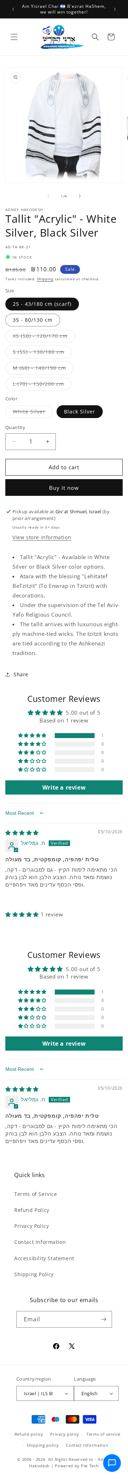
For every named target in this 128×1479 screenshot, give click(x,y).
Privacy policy (64, 1434)
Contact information (87, 1445)
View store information (41, 537)
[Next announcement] (115, 9)
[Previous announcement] (13, 9)
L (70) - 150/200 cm (42, 385)
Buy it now (64, 487)
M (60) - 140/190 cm (43, 369)
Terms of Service (35, 1194)
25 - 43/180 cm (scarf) (42, 303)
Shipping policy (43, 1445)
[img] (22, 832)
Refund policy (29, 1434)
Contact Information (40, 1242)
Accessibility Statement (44, 1258)
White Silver (33, 413)
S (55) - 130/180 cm (42, 353)
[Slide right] (79, 196)
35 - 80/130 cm (33, 319)
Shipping (45, 278)
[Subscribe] (104, 1319)
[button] (14, 37)
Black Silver (79, 411)
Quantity (15, 427)
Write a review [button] (64, 787)
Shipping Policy (34, 1274)
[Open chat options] (112, 1463)
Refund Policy (31, 1210)
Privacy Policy (31, 1226)
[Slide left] (48, 196)
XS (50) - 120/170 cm (44, 337)
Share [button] (21, 674)
